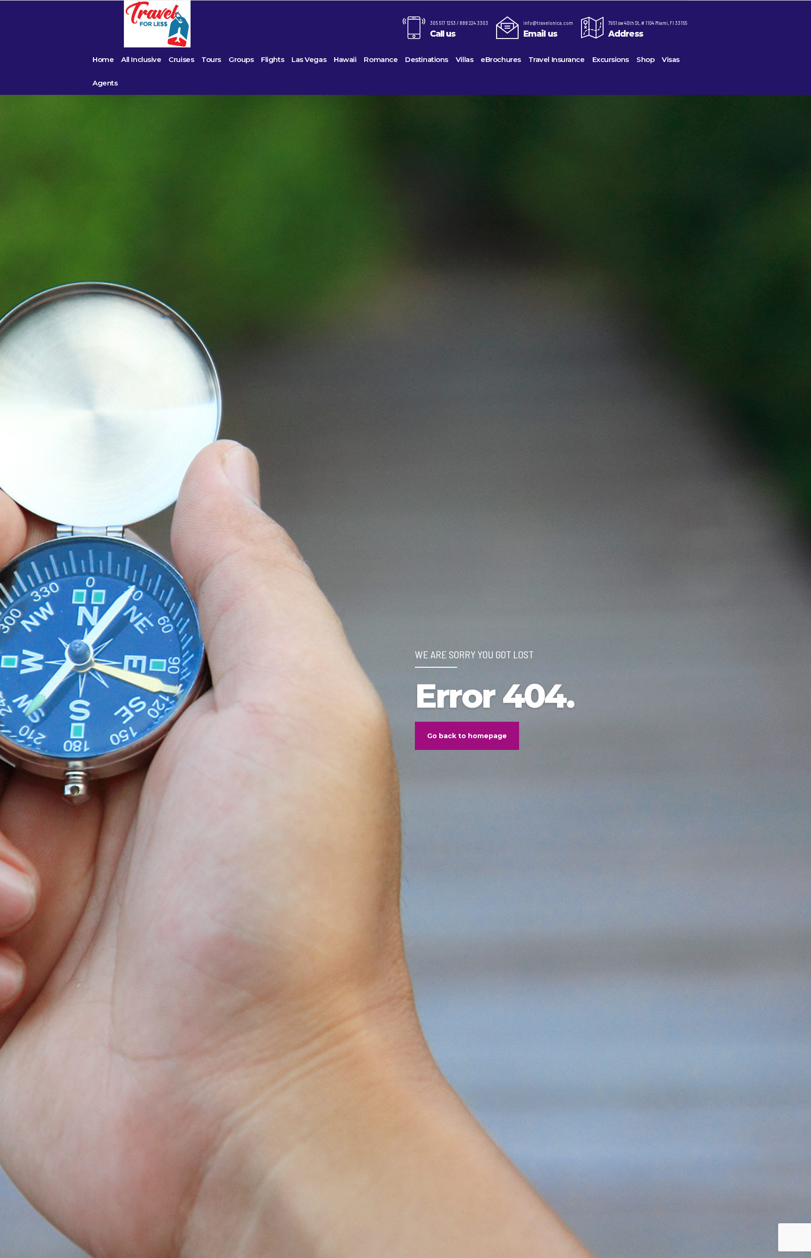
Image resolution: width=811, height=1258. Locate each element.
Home (103, 59)
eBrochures (501, 59)
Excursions (610, 59)
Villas (464, 59)
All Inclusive (141, 59)
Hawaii (345, 59)
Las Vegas (308, 59)
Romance (381, 59)
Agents (104, 82)
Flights (272, 59)
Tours (211, 59)
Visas (671, 59)
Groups (241, 59)
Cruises (181, 59)
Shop (645, 59)
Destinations (426, 59)
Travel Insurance (556, 59)
